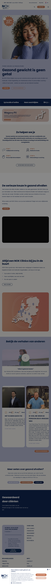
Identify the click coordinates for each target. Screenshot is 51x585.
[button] (22, 583)
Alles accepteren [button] (41, 574)
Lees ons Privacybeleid (20, 581)
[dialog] (25, 576)
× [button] (49, 569)
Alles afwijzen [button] (41, 578)
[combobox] (47, 569)
